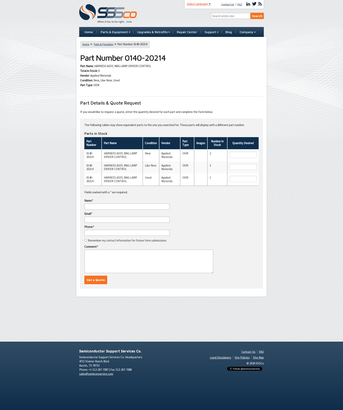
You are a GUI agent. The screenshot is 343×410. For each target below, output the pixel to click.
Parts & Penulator (103, 44)
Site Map (258, 357)
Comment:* (91, 246)
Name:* (88, 200)
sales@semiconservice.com (96, 374)
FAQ (239, 4)
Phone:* (89, 226)
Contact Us (227, 4)
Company (246, 32)
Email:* (88, 213)
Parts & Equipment (114, 32)
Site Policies (242, 357)
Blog (228, 32)
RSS (260, 4)
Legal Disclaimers (220, 357)
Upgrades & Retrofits (152, 32)
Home (89, 32)
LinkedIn (248, 4)
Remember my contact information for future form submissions (127, 240)
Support (210, 32)
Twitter (254, 4)
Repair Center (187, 32)
